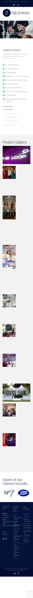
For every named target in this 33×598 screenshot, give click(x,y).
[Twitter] (3, 538)
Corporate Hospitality (10, 117)
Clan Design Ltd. (20, 570)
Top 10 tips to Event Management (16, 533)
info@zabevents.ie (25, 1)
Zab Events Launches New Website (16, 548)
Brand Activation (9, 113)
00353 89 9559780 (6, 516)
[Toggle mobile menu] (29, 18)
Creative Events (8, 109)
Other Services (8, 125)
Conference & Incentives (11, 121)
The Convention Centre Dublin (16, 519)
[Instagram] (6, 538)
